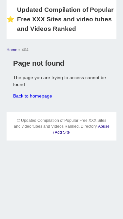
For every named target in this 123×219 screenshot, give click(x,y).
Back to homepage (32, 96)
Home (12, 50)
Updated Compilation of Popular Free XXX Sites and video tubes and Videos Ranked (60, 19)
